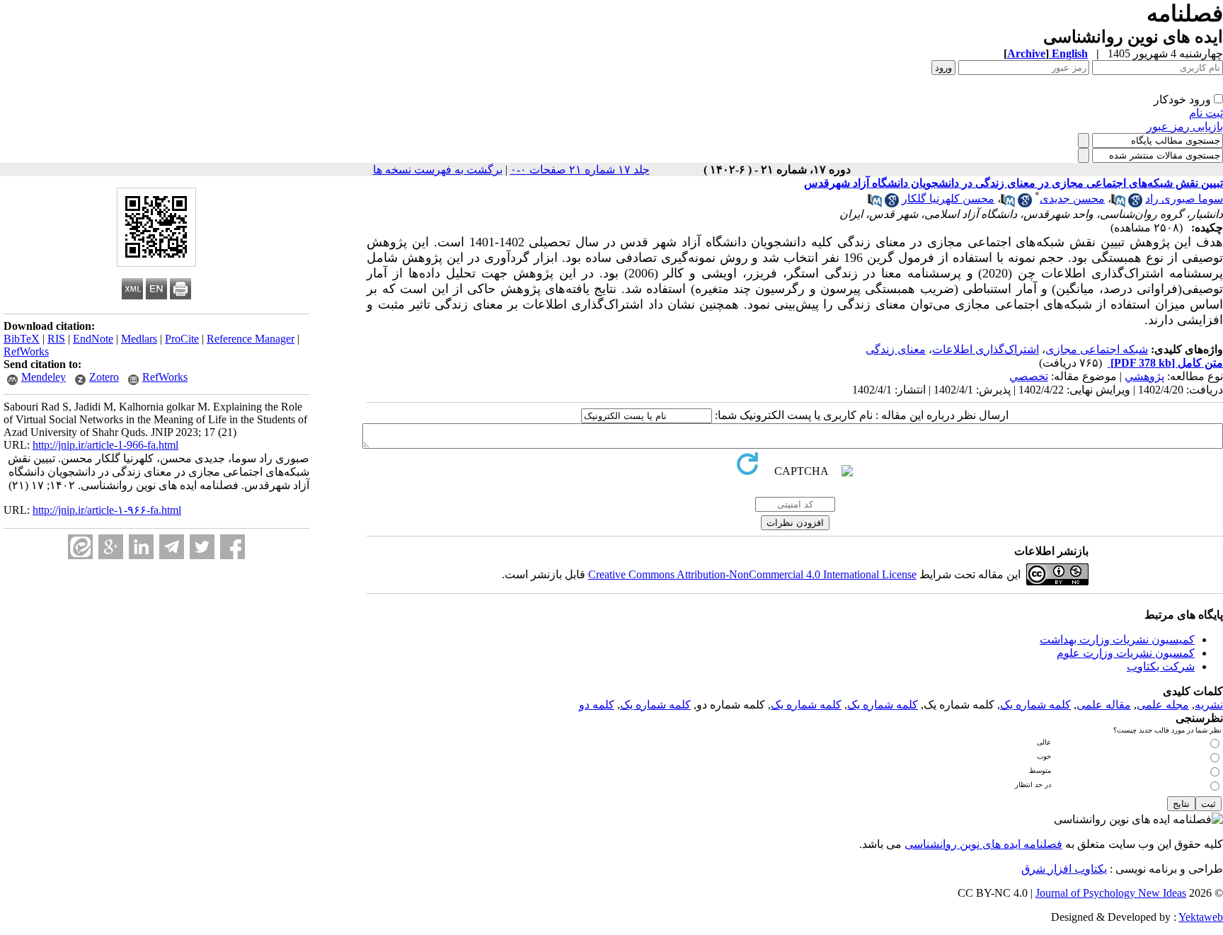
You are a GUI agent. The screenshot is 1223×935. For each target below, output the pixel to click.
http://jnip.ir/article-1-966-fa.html (105, 445)
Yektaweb (1200, 917)
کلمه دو (596, 705)
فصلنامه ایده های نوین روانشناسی (983, 844)
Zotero (104, 377)
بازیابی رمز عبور (1185, 126)
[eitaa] (80, 546)
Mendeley (43, 377)
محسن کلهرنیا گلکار (948, 199)
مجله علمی (1163, 705)
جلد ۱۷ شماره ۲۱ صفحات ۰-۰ (580, 170)
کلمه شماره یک (1035, 705)
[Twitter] (202, 546)
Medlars (139, 339)
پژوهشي (1144, 376)
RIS (56, 339)
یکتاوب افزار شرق (1064, 869)
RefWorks (26, 351)
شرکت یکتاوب (1161, 666)
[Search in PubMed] (1118, 203)
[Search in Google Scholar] (1135, 203)
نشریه (1209, 705)
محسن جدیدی (1072, 199)
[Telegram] (171, 546)
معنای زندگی (896, 349)
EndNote (93, 339)
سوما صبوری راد (1184, 199)
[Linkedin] (141, 546)
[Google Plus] (110, 546)
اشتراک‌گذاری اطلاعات (985, 349)
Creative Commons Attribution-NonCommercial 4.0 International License (752, 574)
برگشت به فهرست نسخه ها (438, 170)
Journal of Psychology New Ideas (1110, 893)
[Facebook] (232, 546)
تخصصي (1028, 376)
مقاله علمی (1103, 705)
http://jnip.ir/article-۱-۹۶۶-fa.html (107, 510)
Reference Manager (250, 339)
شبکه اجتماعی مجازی (1096, 349)
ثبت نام (1206, 113)
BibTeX (22, 339)
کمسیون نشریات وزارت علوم (1126, 653)
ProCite (182, 339)
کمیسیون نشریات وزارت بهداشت (1117, 639)
